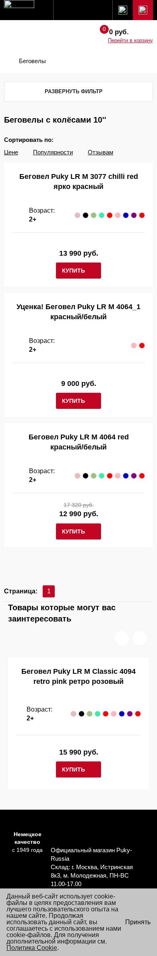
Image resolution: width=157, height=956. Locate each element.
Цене (11, 152)
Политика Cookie (31, 947)
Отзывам (100, 152)
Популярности (53, 152)
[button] (122, 638)
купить (73, 270)
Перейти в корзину (130, 40)
